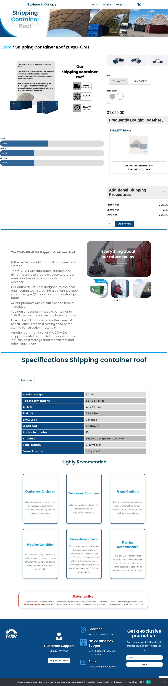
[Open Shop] (110, 4)
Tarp (109, 75)
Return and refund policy (34, 604)
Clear (109, 103)
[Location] (83, 630)
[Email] (83, 662)
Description (26, 380)
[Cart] (139, 4)
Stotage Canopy (42, 4)
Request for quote (59, 660)
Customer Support (59, 646)
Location (96, 629)
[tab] (26, 380)
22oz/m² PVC (140, 81)
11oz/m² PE (119, 81)
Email (93, 661)
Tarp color (112, 90)
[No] (164, 682)
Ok (148, 682)
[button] (109, 61)
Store (6, 47)
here (48, 513)
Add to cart (124, 223)
